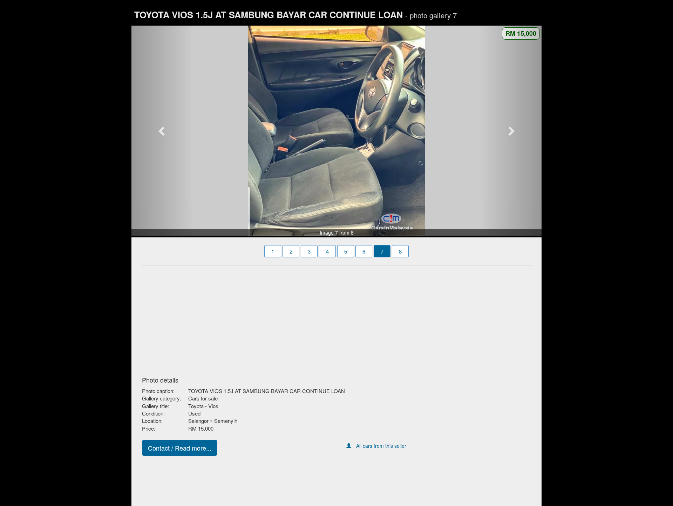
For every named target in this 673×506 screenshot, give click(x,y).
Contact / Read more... (179, 447)
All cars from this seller (381, 445)
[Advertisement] (336, 319)
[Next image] (511, 131)
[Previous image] (162, 131)
